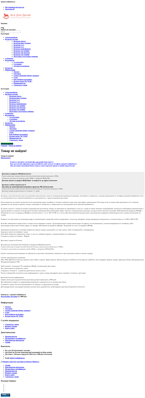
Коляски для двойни (21, 51)
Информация (10, 70)
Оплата (16, 72)
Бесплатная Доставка (9, 296)
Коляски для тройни (21, 54)
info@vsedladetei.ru (17, 358)
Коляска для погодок (22, 53)
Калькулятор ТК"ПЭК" (23, 81)
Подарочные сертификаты (15, 338)
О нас (16, 77)
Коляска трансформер (22, 49)
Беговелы (9, 68)
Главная (4, 146)
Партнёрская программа (14, 340)
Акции (7, 342)
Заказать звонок (7, 144)
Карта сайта (10, 328)
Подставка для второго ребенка (26, 56)
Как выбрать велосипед (23, 79)
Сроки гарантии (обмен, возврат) (26, 76)
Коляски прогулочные (22, 43)
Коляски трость (20, 41)
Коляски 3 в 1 (19, 47)
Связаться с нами (20, 85)
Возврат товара (11, 326)
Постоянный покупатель (14, 7)
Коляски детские (11, 39)
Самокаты (9, 58)
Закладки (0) (10, 9)
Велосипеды (9, 60)
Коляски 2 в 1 (19, 45)
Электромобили (11, 37)
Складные (18, 64)
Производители (19, 83)
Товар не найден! (15, 146)
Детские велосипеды (21, 66)
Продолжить (6, 158)
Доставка (17, 74)
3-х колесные (19, 62)
